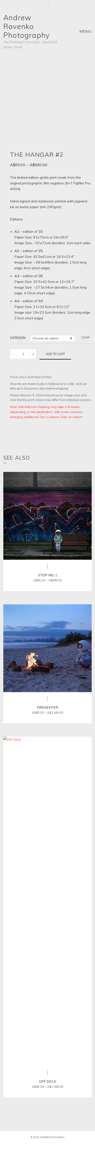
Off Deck (47, 1081)
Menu (85, 31)
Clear (85, 337)
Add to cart (55, 354)
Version (17, 337)
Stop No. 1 (47, 575)
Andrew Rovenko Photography (26, 26)
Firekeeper (47, 707)
